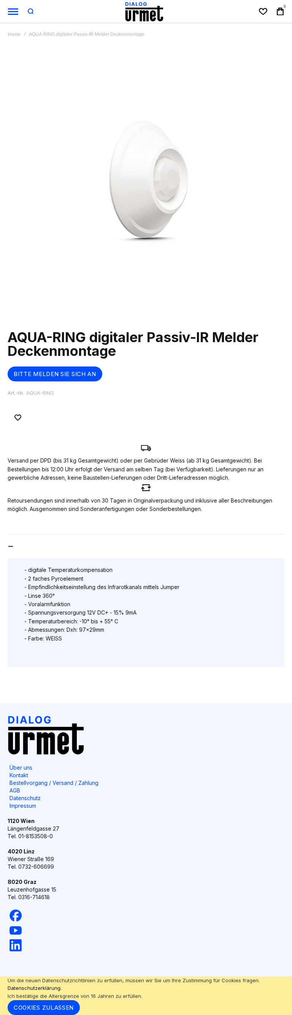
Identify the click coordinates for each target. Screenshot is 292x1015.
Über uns (21, 767)
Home (14, 34)
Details (33, 546)
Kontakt (19, 775)
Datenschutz (25, 798)
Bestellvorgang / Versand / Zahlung (54, 783)
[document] (146, 996)
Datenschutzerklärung (34, 988)
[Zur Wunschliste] (18, 417)
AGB (15, 790)
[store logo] (144, 11)
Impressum (23, 805)
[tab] (146, 546)
